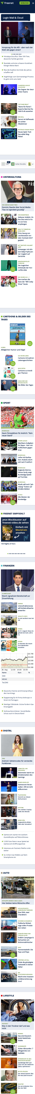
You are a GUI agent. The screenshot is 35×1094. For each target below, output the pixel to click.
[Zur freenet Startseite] (7, 2)
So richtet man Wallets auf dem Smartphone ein (15, 856)
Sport (6, 402)
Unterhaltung (12, 176)
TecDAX (5, 682)
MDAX (4, 679)
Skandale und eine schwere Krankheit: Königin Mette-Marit (18, 64)
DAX (3, 676)
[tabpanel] (17, 531)
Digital (7, 730)
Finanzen (8, 565)
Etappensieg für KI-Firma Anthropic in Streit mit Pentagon (18, 698)
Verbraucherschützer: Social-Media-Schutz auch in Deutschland (17, 712)
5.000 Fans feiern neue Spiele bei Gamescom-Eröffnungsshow (16, 842)
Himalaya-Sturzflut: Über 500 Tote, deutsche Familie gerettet (17, 57)
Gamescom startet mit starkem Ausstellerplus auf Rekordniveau (16, 836)
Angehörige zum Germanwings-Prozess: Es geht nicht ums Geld (19, 77)
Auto (6, 872)
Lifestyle (8, 995)
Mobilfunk (25, 3)
